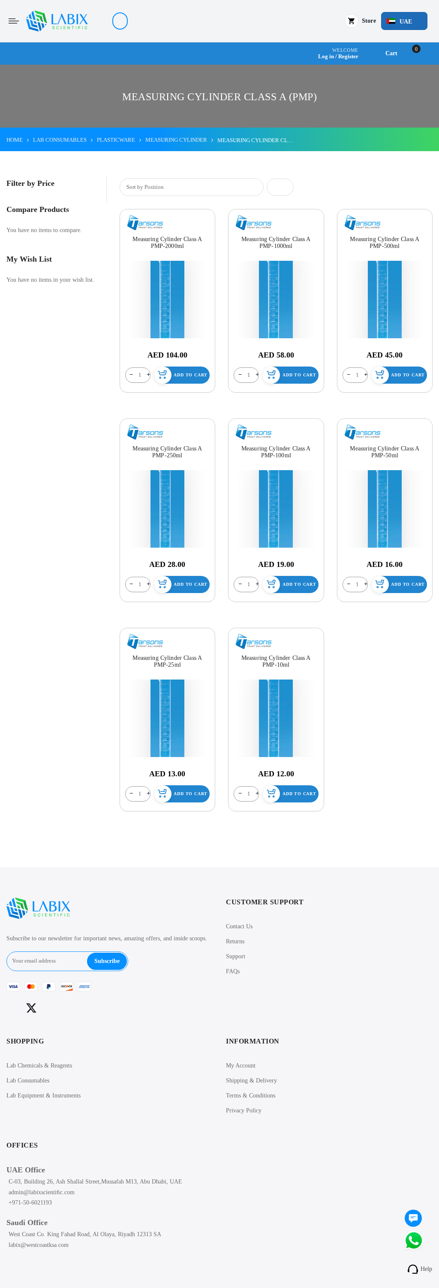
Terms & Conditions (250, 1095)
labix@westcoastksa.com (39, 1245)
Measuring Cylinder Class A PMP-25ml (167, 661)
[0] (413, 1219)
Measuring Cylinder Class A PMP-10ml (276, 661)
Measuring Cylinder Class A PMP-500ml (384, 242)
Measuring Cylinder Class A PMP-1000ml (276, 242)
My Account (241, 1065)
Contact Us (239, 926)
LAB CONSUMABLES (60, 140)
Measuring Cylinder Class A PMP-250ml (167, 452)
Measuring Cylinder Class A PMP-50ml (384, 452)
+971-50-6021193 (30, 1202)
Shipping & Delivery (251, 1080)
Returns (235, 941)
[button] (404, 21)
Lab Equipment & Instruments (43, 1095)
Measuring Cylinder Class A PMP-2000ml (167, 242)
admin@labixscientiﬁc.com (42, 1192)
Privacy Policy (244, 1110)
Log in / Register (338, 56)
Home (14, 140)
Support (235, 956)
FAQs (233, 971)
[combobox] (120, 21)
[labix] (57, 21)
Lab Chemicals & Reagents (39, 1065)
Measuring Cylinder (176, 140)
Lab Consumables (27, 1080)
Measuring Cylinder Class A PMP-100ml (276, 452)
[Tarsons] (145, 222)
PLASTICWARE (116, 140)
